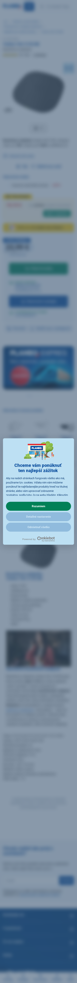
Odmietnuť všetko (38, 527)
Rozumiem (38, 506)
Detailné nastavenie (38, 516)
